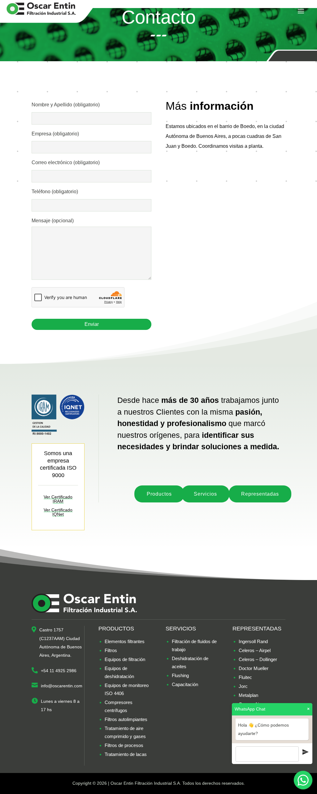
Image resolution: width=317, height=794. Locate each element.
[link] (49, 11)
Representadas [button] (260, 494)
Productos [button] (159, 494)
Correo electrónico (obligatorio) (66, 162)
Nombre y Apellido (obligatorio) (66, 104)
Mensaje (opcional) (53, 220)
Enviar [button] (92, 324)
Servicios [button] (205, 494)
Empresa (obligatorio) (55, 133)
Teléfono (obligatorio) (55, 191)
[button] (301, 11)
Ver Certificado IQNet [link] (58, 512)
